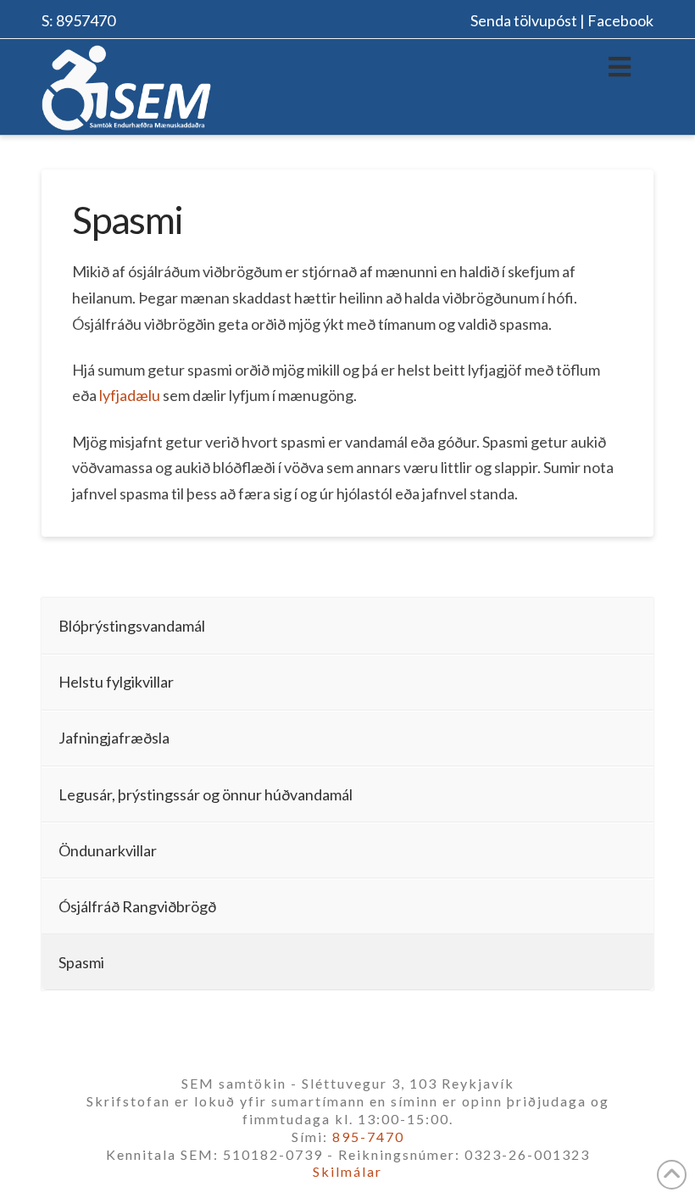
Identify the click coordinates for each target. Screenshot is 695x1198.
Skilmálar (347, 1171)
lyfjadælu (129, 395)
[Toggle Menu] (620, 65)
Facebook (620, 20)
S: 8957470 (78, 20)
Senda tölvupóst (523, 20)
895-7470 (368, 1136)
